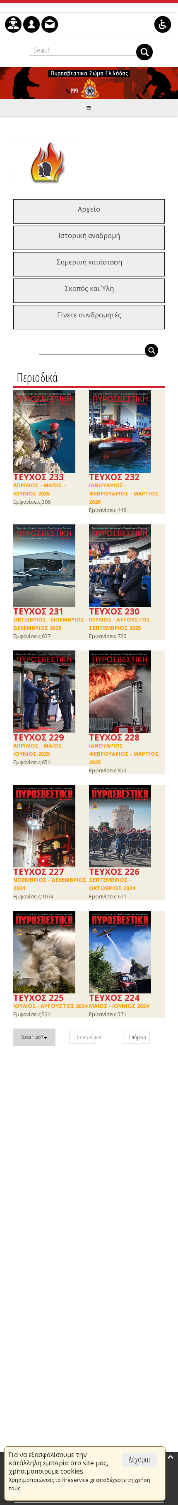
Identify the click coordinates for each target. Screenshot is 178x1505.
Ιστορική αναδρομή (89, 235)
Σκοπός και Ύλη (89, 288)
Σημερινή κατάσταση (89, 262)
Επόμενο (137, 1037)
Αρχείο (89, 209)
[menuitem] (13, 24)
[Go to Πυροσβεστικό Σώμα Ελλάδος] (89, 83)
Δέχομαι (139, 1459)
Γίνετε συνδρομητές (89, 314)
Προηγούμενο (85, 1037)
